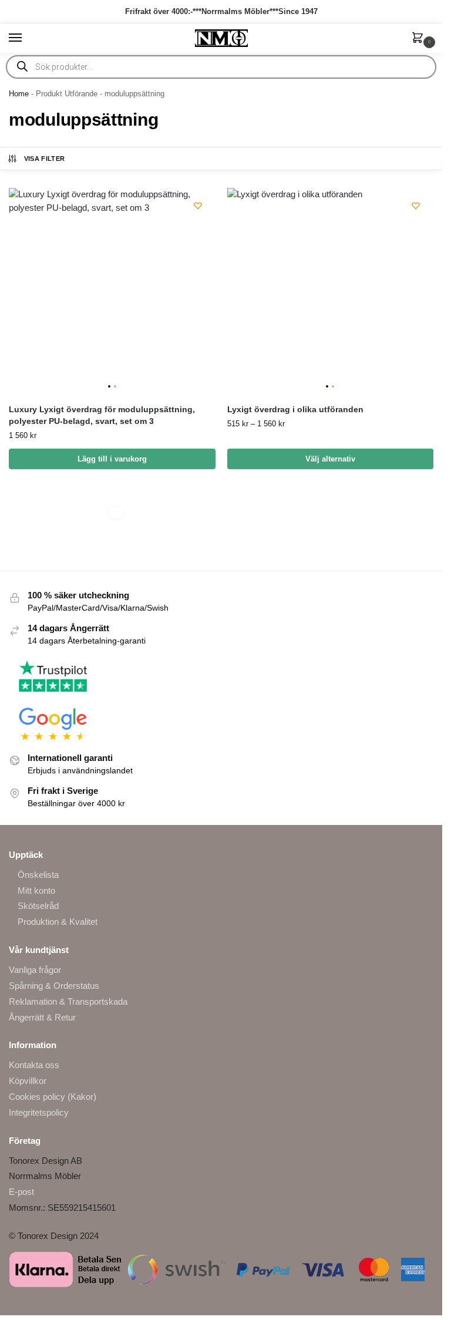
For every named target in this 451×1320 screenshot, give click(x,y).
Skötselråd (38, 906)
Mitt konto (36, 890)
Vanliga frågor (35, 970)
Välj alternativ (330, 458)
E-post (21, 1192)
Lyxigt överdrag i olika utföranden (295, 409)
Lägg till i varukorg (112, 458)
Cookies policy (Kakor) (52, 1097)
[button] (419, 39)
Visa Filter (44, 158)
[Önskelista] (198, 205)
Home (19, 93)
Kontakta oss (34, 1065)
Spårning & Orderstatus (54, 986)
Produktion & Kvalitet (57, 922)
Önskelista (38, 875)
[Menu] (26, 38)
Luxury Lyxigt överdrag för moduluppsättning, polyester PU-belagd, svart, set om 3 (102, 415)
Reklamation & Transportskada (68, 1001)
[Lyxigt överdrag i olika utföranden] (330, 291)
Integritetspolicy (39, 1112)
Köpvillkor (27, 1081)
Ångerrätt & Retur (42, 1017)
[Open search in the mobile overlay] (221, 67)
